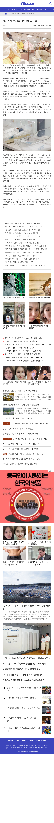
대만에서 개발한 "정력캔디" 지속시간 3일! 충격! (23, 351)
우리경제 (27, 9)
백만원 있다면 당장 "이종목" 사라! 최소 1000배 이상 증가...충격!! (27, 236)
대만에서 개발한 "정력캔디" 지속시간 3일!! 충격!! (23, 227)
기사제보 (17, 740)
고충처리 (30, 740)
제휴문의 (23, 740)
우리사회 (14, 9)
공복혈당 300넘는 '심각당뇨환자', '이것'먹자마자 (23, 252)
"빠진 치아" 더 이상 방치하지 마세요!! (19, 262)
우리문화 (39, 9)
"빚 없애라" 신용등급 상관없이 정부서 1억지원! (22, 230)
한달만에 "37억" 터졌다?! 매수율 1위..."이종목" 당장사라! (26, 249)
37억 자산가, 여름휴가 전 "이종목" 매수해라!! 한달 (23, 338)
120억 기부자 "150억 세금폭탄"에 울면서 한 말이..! (24, 361)
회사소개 (10, 740)
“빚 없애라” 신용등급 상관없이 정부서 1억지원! (22, 259)
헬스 (45, 9)
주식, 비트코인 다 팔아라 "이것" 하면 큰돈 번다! (23, 243)
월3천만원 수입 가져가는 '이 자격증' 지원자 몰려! (23, 354)
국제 (33, 9)
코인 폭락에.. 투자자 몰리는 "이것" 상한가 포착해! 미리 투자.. (27, 246)
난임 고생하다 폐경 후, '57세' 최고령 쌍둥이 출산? (23, 223)
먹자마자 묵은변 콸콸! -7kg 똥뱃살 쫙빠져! (21, 233)
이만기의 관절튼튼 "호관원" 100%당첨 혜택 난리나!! (25, 265)
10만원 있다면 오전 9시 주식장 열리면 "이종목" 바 (23, 357)
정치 (20, 9)
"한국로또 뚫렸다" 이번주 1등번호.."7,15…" (20, 348)
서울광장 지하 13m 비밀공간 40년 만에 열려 (23, 14)
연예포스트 (6, 9)
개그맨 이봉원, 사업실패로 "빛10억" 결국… (21, 256)
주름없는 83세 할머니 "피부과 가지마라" (20, 240)
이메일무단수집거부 (40, 740)
